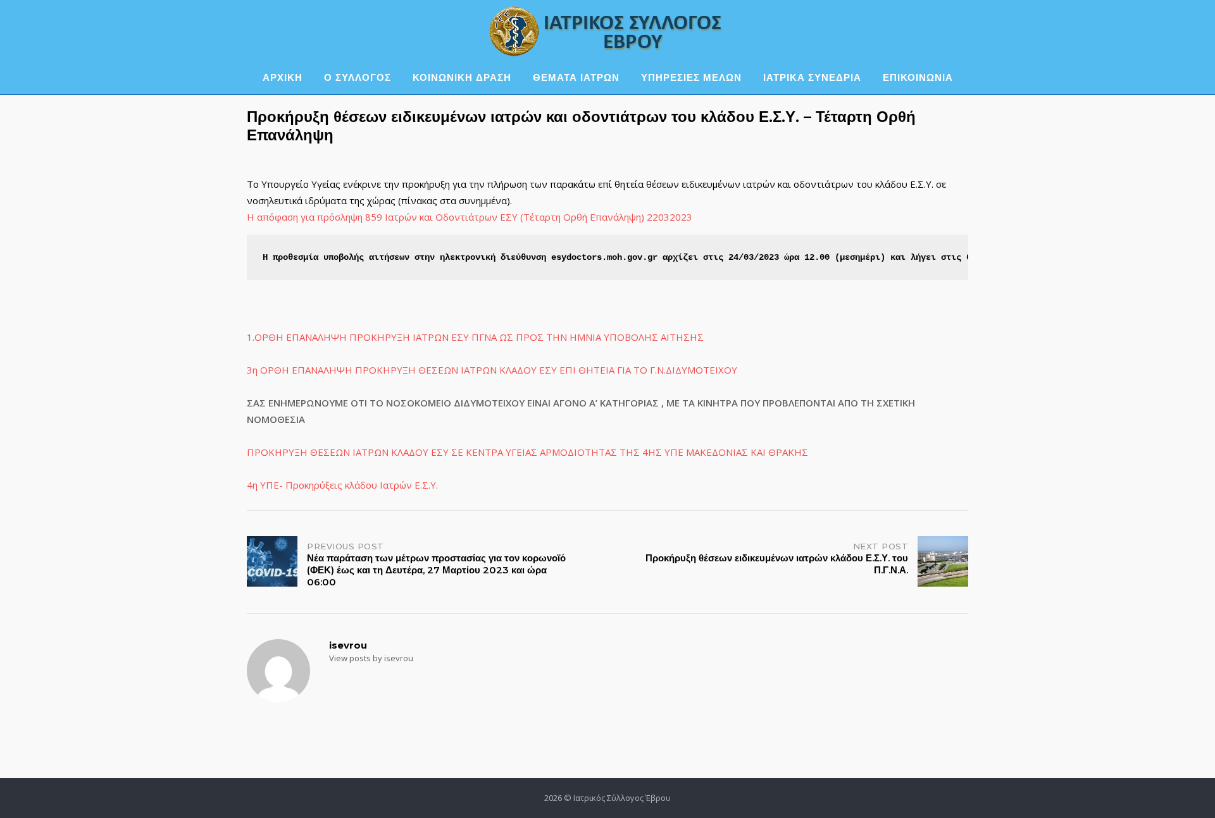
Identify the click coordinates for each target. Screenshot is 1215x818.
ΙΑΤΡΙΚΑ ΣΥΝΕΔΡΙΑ (812, 77)
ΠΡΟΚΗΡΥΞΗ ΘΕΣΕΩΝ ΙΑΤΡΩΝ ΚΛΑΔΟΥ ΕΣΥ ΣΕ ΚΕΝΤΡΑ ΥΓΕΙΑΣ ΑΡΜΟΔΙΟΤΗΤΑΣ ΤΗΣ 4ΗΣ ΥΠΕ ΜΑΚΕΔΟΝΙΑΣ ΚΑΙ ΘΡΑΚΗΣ (527, 452)
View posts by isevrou (371, 658)
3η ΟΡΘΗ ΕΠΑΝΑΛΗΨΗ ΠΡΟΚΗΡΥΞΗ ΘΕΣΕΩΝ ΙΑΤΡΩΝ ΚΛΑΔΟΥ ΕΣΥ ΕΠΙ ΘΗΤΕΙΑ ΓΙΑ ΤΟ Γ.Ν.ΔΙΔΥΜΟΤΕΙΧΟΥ (492, 369)
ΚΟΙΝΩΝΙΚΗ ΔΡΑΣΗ (462, 77)
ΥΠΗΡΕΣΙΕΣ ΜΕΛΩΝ (691, 77)
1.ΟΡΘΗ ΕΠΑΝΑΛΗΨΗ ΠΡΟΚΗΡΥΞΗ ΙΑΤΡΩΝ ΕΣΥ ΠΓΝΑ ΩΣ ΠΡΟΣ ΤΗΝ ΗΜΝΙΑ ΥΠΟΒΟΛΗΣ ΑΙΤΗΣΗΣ (475, 337)
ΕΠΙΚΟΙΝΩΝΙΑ (918, 77)
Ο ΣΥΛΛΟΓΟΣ (357, 77)
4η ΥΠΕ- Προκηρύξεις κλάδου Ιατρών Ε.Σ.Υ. (342, 485)
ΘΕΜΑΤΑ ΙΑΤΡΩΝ (576, 77)
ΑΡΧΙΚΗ (282, 77)
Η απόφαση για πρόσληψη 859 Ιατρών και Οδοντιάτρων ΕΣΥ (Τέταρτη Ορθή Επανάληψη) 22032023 (469, 217)
